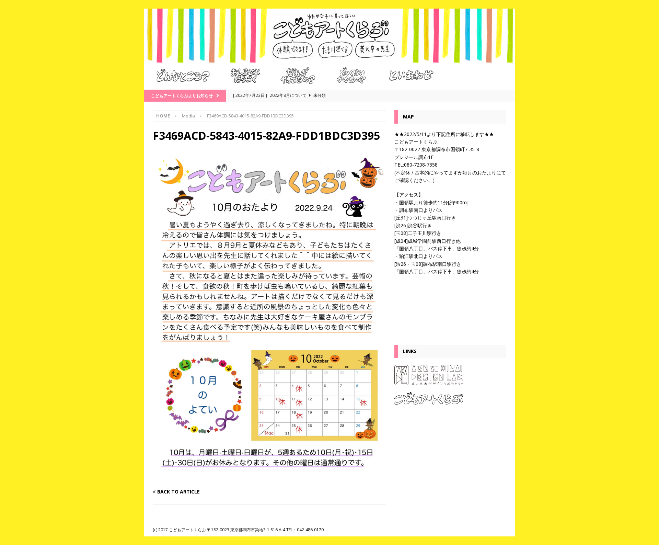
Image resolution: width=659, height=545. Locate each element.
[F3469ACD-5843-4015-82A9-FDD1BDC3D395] (269, 478)
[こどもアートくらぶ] (329, 59)
